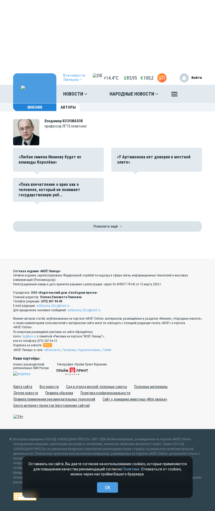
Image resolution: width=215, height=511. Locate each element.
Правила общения (59, 393)
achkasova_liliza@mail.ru (52, 306)
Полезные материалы (151, 387)
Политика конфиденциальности (105, 393)
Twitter (106, 350)
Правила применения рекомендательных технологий (54, 399)
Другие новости (25, 393)
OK (107, 488)
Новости (73, 94)
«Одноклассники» (89, 350)
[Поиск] (192, 94)
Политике (131, 469)
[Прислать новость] (161, 77)
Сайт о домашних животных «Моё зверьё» (135, 399)
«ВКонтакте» (52, 350)
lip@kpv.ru (29, 336)
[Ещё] (174, 95)
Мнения (35, 107)
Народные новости (132, 94)
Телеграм (69, 350)
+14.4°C (111, 78)
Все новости (49, 387)
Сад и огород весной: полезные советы (96, 387)
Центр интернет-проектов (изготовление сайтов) (51, 405)
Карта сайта (22, 387)
